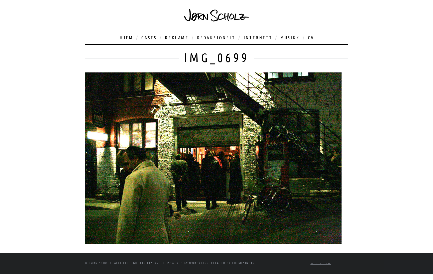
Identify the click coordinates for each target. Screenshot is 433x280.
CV (311, 37)
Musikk (290, 37)
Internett (258, 37)
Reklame (176, 37)
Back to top (319, 263)
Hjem (126, 37)
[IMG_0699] (213, 242)
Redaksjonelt (216, 37)
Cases (149, 37)
